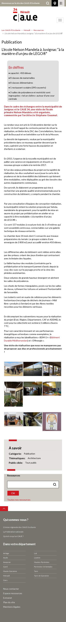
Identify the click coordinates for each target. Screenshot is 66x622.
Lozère (37, 557)
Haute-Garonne (10, 571)
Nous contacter (11, 588)
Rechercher (47, 3)
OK (13, 493)
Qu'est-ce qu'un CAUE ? (13, 536)
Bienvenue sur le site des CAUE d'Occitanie (21, 3)
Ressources (39, 30)
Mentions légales (11, 606)
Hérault (27, 30)
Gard (5, 566)
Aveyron (7, 562)
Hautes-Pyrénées (41, 562)
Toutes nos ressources (18, 499)
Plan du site (9, 602)
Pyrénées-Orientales (43, 566)
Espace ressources (12, 593)
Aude (5, 557)
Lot (35, 553)
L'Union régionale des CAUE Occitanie (19, 527)
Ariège (6, 553)
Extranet (7, 597)
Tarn (36, 571)
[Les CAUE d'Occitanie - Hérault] (33, 16)
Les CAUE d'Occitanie (11, 30)
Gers (5, 580)
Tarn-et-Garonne (41, 575)
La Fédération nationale (13, 532)
